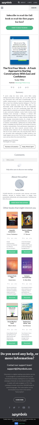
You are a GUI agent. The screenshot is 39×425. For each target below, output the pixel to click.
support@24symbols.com (19, 368)
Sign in (33, 8)
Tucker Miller (19, 80)
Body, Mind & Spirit (28, 146)
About (23, 2)
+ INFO (29, 2)
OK (16, 423)
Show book (12, 252)
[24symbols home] (7, 2)
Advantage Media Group (22, 82)
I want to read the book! (19, 28)
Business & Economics (12, 146)
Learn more (22, 423)
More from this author (19, 202)
